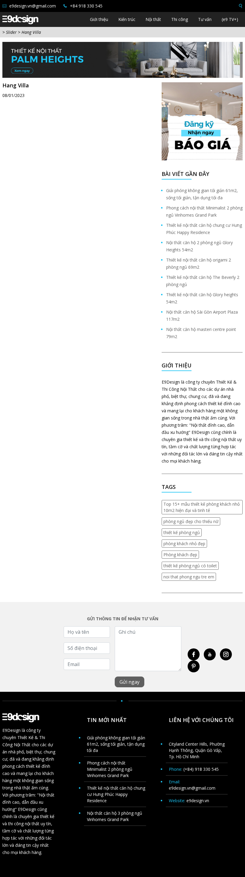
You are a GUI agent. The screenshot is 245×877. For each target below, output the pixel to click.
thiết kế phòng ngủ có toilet (190, 566)
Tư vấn (205, 19)
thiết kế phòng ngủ (181, 532)
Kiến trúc (126, 19)
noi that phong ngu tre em (188, 577)
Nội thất (153, 19)
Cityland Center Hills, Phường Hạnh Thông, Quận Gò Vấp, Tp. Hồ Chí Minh (197, 750)
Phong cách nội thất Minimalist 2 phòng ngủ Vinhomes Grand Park (109, 769)
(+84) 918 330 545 (201, 769)
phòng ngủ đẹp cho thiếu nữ (190, 521)
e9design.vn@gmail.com (32, 6)
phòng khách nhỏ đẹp (184, 543)
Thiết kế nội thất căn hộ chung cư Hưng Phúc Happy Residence (116, 794)
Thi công (179, 19)
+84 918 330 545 (85, 6)
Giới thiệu (99, 19)
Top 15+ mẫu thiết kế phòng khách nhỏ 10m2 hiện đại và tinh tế (201, 507)
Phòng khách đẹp (180, 554)
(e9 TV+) (230, 19)
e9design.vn (197, 800)
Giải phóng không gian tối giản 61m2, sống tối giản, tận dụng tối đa (116, 744)
